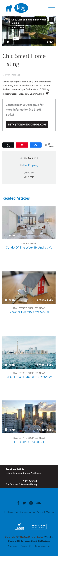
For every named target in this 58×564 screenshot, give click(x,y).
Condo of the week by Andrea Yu (29, 222)
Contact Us (26, 546)
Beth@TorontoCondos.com (27, 124)
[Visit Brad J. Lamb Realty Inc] (39, 529)
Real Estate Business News (29, 308)
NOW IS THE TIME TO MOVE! (29, 287)
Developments (42, 546)
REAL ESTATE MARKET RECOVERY (29, 352)
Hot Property (30, 165)
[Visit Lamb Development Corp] (19, 529)
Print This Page (12, 74)
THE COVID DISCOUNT (29, 416)
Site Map (12, 546)
